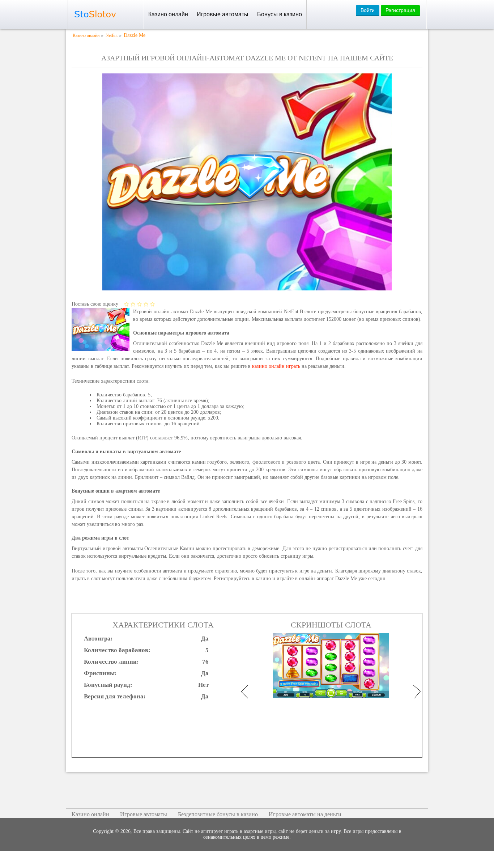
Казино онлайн (168, 14)
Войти (368, 10)
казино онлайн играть (276, 366)
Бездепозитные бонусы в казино (218, 814)
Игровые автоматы (222, 14)
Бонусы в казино (279, 14)
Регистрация (400, 10)
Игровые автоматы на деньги (305, 814)
